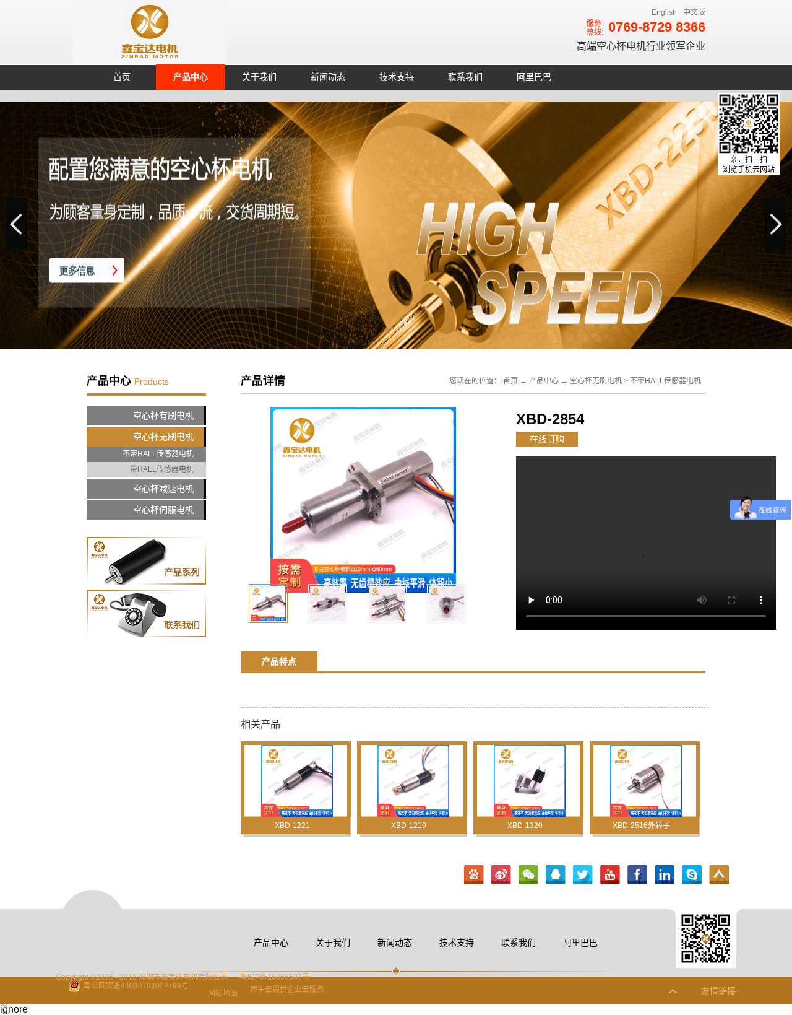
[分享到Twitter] (583, 875)
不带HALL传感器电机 (665, 381)
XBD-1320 (525, 825)
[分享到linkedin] (664, 875)
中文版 (694, 12)
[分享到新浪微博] (501, 875)
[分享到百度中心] (474, 875)
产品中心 (544, 381)
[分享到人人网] (692, 875)
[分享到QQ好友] (556, 875)
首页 (122, 77)
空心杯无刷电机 (596, 381)
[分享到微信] (528, 875)
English (664, 12)
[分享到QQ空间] (610, 875)
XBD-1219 (408, 825)
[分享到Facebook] (637, 875)
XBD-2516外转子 (641, 825)
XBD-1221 (292, 825)
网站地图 (221, 993)
